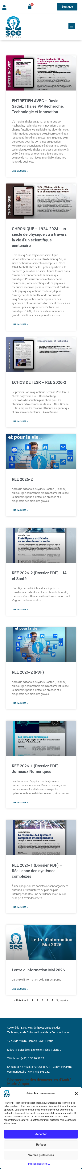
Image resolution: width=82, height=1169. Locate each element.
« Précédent (21, 1000)
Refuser (41, 1144)
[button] (76, 1093)
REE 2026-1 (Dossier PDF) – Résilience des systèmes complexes (37, 871)
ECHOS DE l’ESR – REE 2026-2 (39, 382)
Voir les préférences (41, 1155)
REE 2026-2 (22, 479)
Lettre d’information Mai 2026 (38, 970)
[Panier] (30, 7)
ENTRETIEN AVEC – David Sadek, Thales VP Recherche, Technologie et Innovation (38, 106)
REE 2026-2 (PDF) (28, 672)
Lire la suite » (20, 171)
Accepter (41, 1134)
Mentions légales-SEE (39, 1164)
